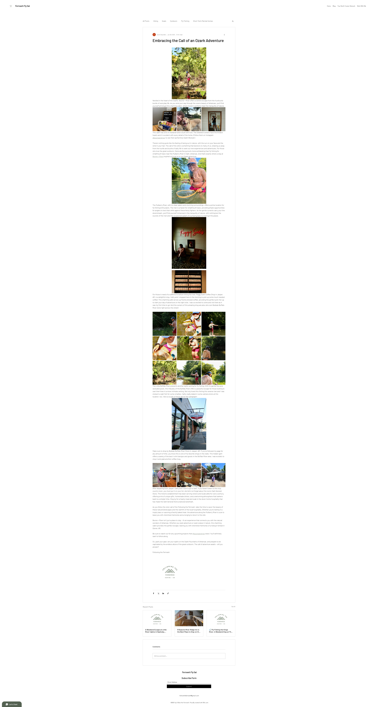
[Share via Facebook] (153, 593)
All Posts (146, 21)
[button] (233, 21)
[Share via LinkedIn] (163, 593)
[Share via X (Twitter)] (158, 593)
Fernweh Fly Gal (22, 6)
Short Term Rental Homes (203, 21)
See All (233, 606)
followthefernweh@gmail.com (189, 696)
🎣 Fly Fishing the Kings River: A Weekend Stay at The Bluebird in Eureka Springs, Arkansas (220, 631)
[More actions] (224, 34)
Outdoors (173, 21)
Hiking (155, 21)
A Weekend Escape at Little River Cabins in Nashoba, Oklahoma (156, 631)
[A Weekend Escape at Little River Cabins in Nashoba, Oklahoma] (157, 618)
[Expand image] (164, 119)
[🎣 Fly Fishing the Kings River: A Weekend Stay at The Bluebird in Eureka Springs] (221, 618)
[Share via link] (168, 593)
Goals (164, 21)
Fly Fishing (185, 21)
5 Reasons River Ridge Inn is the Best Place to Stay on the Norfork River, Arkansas (188, 631)
